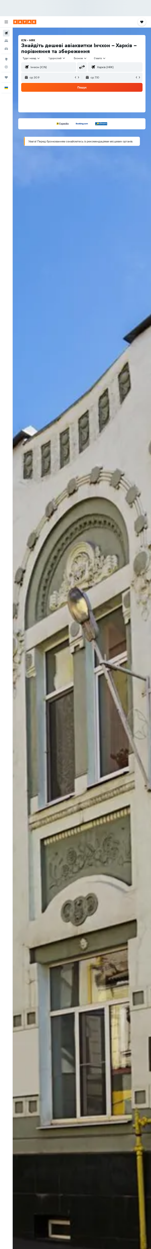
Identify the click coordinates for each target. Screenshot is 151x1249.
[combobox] (80, 58)
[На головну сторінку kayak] (24, 22)
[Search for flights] (6, 33)
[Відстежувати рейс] (6, 67)
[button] (6, 22)
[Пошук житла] (6, 41)
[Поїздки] (6, 77)
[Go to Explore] (6, 59)
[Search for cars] (6, 48)
